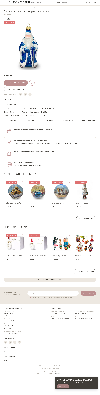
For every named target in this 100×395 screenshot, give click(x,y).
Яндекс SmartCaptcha (50, 371)
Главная (6, 8)
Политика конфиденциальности (50, 368)
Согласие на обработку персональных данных (48, 299)
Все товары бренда (86, 218)
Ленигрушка (7, 14)
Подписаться (88, 293)
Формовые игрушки (40, 8)
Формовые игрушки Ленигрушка (50, 280)
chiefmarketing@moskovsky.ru (12, 333)
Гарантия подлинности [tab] (87, 120)
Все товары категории (85, 272)
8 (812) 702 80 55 (9, 313)
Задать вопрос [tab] (68, 120)
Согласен (63, 386)
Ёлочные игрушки (26, 8)
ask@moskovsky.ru (9, 328)
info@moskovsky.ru (9, 315)
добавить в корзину (18, 83)
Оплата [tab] (13, 120)
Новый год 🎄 (15, 8)
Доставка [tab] (31, 120)
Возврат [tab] (50, 120)
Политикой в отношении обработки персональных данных (57, 297)
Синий (43, 115)
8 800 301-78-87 (62, 2)
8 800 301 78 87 (8, 326)
